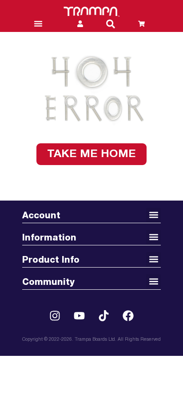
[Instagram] (55, 316)
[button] (111, 24)
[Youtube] (79, 316)
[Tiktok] (104, 316)
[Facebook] (128, 316)
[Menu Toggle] (38, 23)
